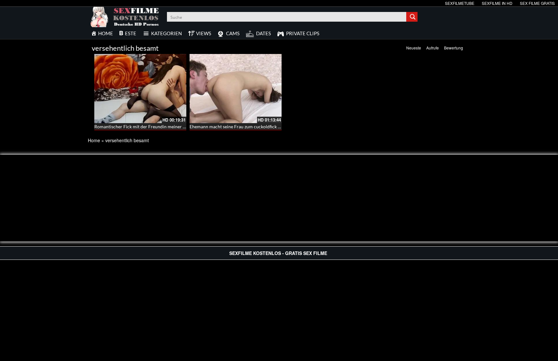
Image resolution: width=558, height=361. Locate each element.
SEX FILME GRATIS (537, 3)
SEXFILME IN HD (497, 3)
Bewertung (453, 47)
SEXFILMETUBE (459, 3)
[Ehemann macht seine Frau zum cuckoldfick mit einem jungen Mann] (236, 88)
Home (94, 140)
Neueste (413, 47)
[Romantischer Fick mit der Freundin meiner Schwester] (140, 88)
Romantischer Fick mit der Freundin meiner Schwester (148, 126)
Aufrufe (432, 47)
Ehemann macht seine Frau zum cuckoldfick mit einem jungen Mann (257, 126)
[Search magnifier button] (413, 17)
